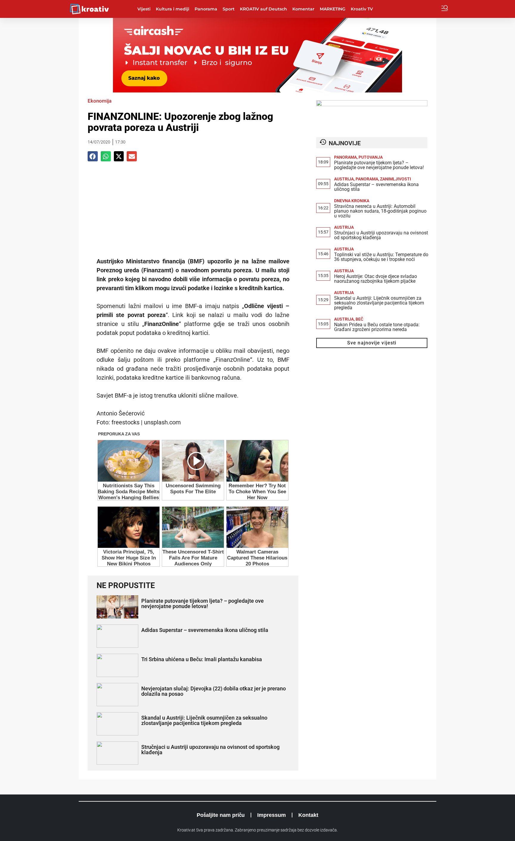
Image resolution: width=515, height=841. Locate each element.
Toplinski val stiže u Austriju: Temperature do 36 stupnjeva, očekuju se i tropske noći (381, 257)
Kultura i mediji (172, 9)
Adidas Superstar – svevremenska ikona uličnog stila (204, 630)
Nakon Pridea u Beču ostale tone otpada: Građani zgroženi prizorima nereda (377, 327)
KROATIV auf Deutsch (263, 9)
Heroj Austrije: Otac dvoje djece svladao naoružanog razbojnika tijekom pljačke (375, 278)
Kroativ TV (362, 9)
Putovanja (371, 157)
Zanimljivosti (395, 179)
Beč (359, 319)
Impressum (271, 815)
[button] (93, 156)
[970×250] (257, 91)
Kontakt (308, 815)
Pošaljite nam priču (221, 815)
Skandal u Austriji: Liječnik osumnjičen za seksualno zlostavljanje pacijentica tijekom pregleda (204, 720)
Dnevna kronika (351, 200)
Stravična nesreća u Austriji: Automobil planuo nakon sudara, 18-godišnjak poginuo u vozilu (380, 211)
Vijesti (144, 9)
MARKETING (332, 9)
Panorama (206, 9)
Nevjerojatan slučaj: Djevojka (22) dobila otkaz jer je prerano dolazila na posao (213, 691)
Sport (229, 9)
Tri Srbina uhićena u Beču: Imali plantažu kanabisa (201, 659)
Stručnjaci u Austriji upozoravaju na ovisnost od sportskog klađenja (210, 749)
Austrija (344, 179)
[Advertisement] (193, 212)
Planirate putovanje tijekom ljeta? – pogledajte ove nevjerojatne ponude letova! (202, 603)
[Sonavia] (371, 104)
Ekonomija (99, 101)
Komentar (303, 9)
